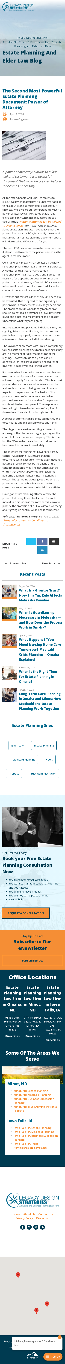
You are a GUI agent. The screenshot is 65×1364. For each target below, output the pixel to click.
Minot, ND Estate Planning (31, 1091)
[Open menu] (59, 7)
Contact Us (45, 1214)
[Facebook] (42, 541)
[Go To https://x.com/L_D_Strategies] (29, 1227)
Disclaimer (43, 1218)
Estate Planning (44, 745)
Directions (12, 1036)
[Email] (54, 541)
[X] (31, 541)
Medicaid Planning (23, 759)
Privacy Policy (24, 1218)
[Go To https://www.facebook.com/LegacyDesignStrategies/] (22, 1227)
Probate (14, 773)
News (49, 759)
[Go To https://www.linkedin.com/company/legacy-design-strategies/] (35, 1227)
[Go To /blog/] (42, 1227)
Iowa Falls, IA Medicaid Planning (34, 1132)
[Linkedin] (42, 550)
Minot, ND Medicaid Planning (32, 1095)
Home (16, 1214)
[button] (25, 913)
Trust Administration (42, 773)
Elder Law (17, 745)
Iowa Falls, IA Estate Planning (32, 1128)
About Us (29, 1214)
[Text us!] (53, 1357)
